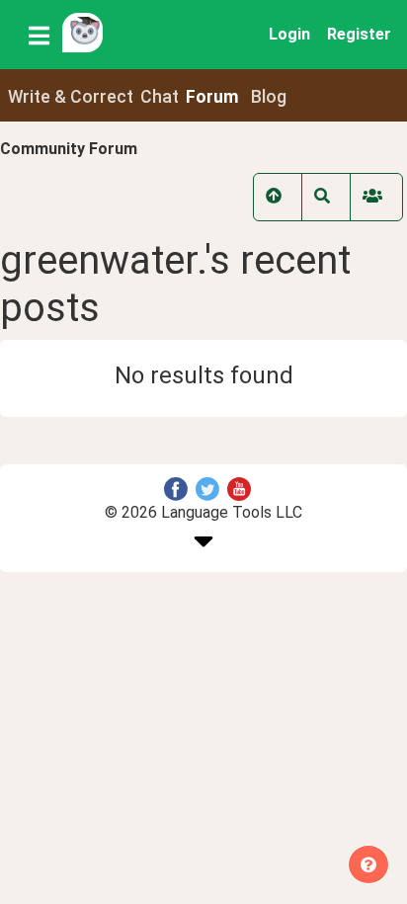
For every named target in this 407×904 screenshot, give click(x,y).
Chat (159, 97)
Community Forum (68, 148)
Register (359, 34)
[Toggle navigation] (39, 34)
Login (289, 34)
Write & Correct (70, 97)
